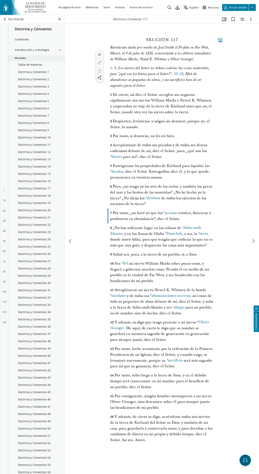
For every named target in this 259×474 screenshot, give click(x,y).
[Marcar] (99, 63)
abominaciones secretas (171, 295)
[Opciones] (251, 19)
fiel (125, 263)
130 (4, 322)
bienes (116, 156)
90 (4, 281)
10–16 (178, 74)
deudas (117, 171)
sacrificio (175, 360)
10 (4, 200)
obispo (179, 307)
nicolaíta (118, 295)
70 (4, 261)
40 (4, 231)
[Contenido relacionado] (242, 19)
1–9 (113, 68)
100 (4, 291)
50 (4, 241)
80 (4, 271)
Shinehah (174, 233)
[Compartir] (99, 77)
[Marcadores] (233, 19)
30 (4, 221)
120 (4, 312)
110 (4, 302)
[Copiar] (99, 71)
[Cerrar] (99, 54)
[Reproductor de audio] (245, 460)
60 (4, 251)
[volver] (5, 19)
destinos (153, 198)
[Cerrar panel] (59, 19)
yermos (171, 212)
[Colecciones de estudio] (224, 19)
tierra (203, 233)
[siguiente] (253, 241)
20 (4, 210)
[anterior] (70, 241)
